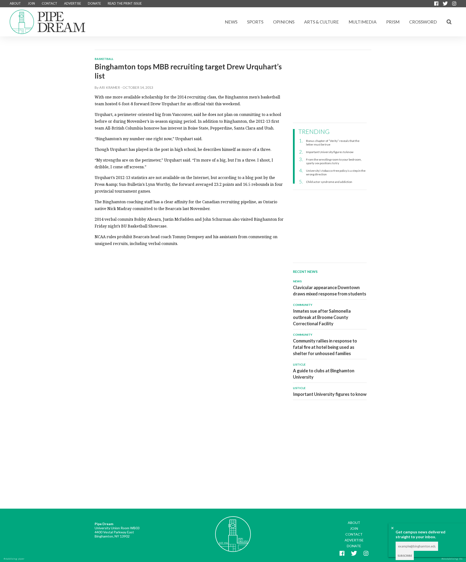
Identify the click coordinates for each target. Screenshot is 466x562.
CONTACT (49, 3)
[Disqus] (190, 311)
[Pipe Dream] (233, 530)
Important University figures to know (329, 152)
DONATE (94, 3)
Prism (392, 21)
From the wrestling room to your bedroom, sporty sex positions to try (334, 161)
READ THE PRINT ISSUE (125, 3)
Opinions (283, 21)
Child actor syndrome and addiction (329, 182)
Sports (255, 21)
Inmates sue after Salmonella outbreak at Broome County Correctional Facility (322, 317)
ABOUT (15, 3)
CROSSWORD (423, 21)
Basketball (104, 59)
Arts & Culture (321, 21)
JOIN (31, 3)
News (231, 21)
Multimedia (362, 21)
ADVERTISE (72, 3)
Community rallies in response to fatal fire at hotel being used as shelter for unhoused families (325, 347)
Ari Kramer (109, 87)
